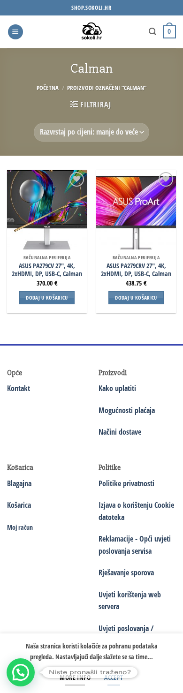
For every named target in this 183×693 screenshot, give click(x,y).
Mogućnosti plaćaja (127, 410)
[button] (15, 32)
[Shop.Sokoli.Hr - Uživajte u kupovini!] (91, 31)
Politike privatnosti (126, 483)
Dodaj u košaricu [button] (47, 297)
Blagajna (19, 483)
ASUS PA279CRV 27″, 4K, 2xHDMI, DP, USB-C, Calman (136, 270)
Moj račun (20, 527)
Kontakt (18, 388)
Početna (48, 87)
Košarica (19, 505)
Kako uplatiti (117, 388)
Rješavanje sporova (126, 572)
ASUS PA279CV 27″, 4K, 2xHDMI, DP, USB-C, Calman (47, 270)
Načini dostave (120, 432)
